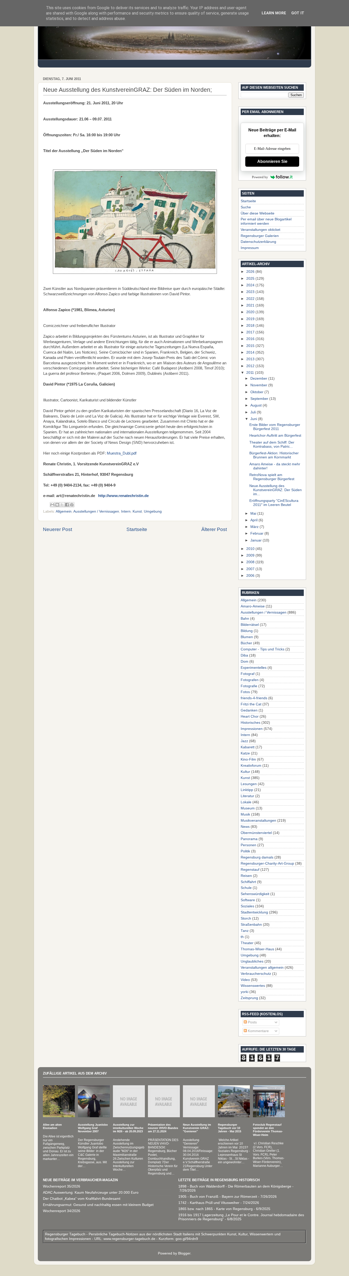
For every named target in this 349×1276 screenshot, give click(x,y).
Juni (254, 419)
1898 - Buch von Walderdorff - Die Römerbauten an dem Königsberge (234, 1186)
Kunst (137, 511)
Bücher (246, 643)
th (242, 937)
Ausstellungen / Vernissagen (96, 511)
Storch (246, 918)
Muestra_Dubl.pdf (121, 453)
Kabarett (247, 747)
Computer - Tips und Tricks (262, 649)
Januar (256, 540)
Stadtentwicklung (254, 912)
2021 (250, 305)
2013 (250, 359)
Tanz (245, 931)
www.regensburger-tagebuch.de (129, 1239)
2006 (250, 576)
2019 (250, 319)
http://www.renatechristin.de (123, 496)
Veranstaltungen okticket (260, 230)
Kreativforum (251, 765)
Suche (246, 207)
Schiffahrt (248, 882)
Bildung (247, 631)
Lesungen (249, 784)
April (254, 520)
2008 (250, 562)
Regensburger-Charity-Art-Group (267, 863)
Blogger (184, 1253)
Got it (297, 13)
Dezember (259, 378)
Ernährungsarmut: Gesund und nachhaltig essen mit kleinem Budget (98, 1205)
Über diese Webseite (257, 213)
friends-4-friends (254, 698)
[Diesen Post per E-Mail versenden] (52, 504)
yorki (244, 992)
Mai (253, 513)
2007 (250, 569)
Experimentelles (253, 668)
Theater (247, 943)
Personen (248, 845)
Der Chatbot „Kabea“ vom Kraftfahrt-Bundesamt (81, 1199)
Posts (252, 1022)
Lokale (246, 802)
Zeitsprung (249, 998)
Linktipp (247, 790)
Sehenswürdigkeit (255, 894)
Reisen (246, 876)
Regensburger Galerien (260, 236)
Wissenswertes (253, 986)
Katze (245, 753)
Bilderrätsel (250, 625)
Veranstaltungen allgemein (262, 967)
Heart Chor (250, 716)
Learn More (274, 13)
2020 (250, 312)
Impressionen (252, 729)
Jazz (244, 741)
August (256, 405)
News (245, 827)
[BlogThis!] (57, 504)
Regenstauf (250, 870)
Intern (126, 511)
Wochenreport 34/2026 (61, 1211)
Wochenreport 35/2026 (61, 1186)
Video (245, 980)
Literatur (247, 796)
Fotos (245, 692)
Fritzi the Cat (251, 704)
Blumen (247, 637)
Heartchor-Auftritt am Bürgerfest (275, 435)
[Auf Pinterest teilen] (71, 504)
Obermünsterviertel (256, 833)
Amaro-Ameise (253, 606)
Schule (246, 888)
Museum (248, 808)
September (259, 399)
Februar (257, 533)
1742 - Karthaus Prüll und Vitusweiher (208, 1203)
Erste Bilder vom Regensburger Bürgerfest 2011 (274, 427)
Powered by (260, 177)
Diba (244, 655)
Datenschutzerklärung (258, 242)
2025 (250, 278)
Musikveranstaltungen (258, 820)
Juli (253, 412)
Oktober (257, 392)
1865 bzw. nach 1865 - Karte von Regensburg (215, 1209)
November (259, 385)
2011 (250, 373)
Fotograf (247, 674)
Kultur (245, 772)
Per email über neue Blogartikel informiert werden (266, 221)
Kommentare (258, 1031)
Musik (245, 814)
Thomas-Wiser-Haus (257, 949)
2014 (250, 352)
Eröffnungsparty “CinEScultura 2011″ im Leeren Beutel (273, 503)
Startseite (136, 529)
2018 (250, 326)
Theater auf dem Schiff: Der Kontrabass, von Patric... (271, 444)
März (255, 527)
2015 (250, 346)
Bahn (245, 618)
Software (248, 900)
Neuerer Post (57, 529)
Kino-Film (248, 759)
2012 (250, 366)
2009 (250, 555)
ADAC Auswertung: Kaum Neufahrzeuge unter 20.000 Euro (90, 1192)
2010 (250, 549)
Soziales (247, 906)
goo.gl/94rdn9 (186, 1239)
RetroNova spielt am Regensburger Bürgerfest (271, 477)
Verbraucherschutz (256, 974)
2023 (250, 292)
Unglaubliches (252, 961)
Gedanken (249, 710)
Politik (245, 851)
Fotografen (250, 680)
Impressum (250, 248)
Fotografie (249, 686)
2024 (250, 285)
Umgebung (153, 511)
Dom (244, 661)
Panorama (249, 839)
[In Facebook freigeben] (66, 504)
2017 (250, 332)
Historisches (250, 723)
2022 (250, 299)
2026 (250, 272)
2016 (250, 339)
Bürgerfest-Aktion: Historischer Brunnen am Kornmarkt (274, 455)
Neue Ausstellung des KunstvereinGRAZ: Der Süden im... (275, 490)
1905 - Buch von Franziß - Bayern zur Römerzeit (217, 1197)
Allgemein (64, 511)
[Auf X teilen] (62, 504)
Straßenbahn (251, 925)
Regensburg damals (257, 857)
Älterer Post (214, 529)
